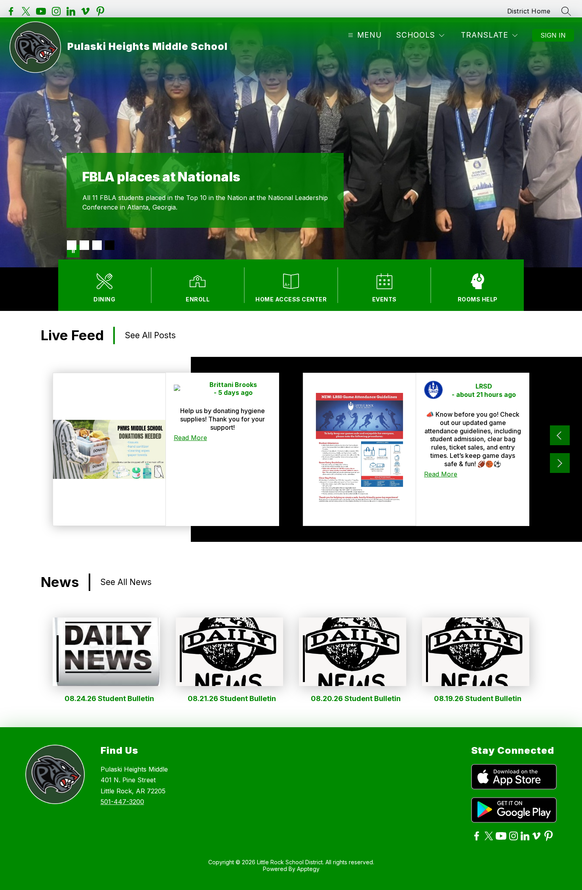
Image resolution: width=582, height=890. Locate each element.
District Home (529, 11)
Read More (190, 438)
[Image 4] (109, 245)
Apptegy (308, 868)
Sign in (553, 35)
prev (560, 435)
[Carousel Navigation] (560, 449)
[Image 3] (97, 245)
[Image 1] (71, 245)
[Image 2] (84, 245)
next (560, 463)
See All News (126, 582)
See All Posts (150, 335)
